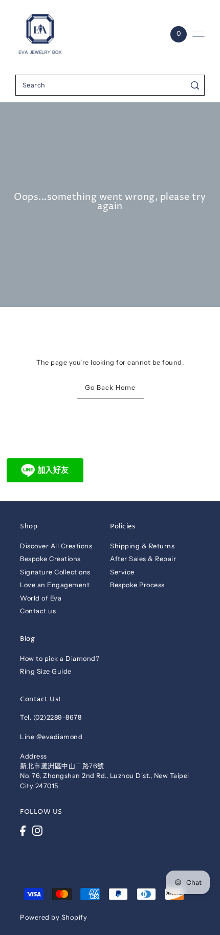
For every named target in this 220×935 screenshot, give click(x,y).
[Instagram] (37, 830)
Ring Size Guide (46, 671)
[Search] (195, 85)
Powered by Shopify (53, 917)
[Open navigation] (198, 34)
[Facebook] (23, 830)
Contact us (38, 611)
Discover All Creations (56, 546)
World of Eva (40, 598)
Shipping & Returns (142, 546)
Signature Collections (55, 572)
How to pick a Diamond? (59, 658)
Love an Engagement (55, 585)
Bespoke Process (137, 585)
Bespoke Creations (50, 559)
